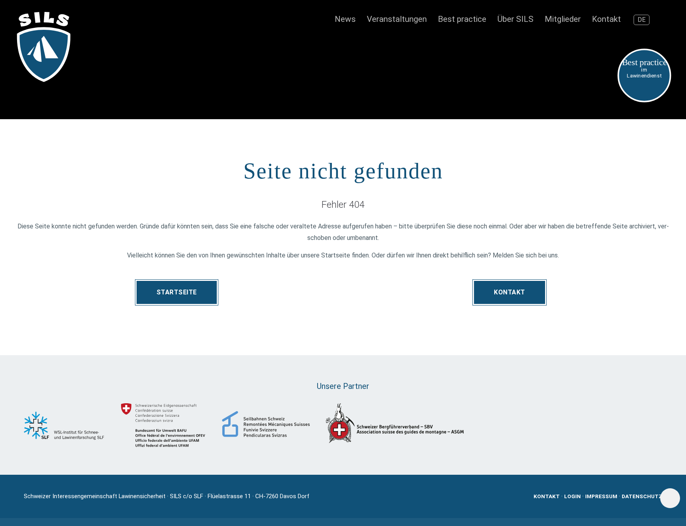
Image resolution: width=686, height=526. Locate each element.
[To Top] (670, 498)
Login (572, 496)
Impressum (601, 496)
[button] (664, 20)
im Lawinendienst (644, 68)
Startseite (176, 292)
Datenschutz (642, 496)
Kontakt (509, 292)
